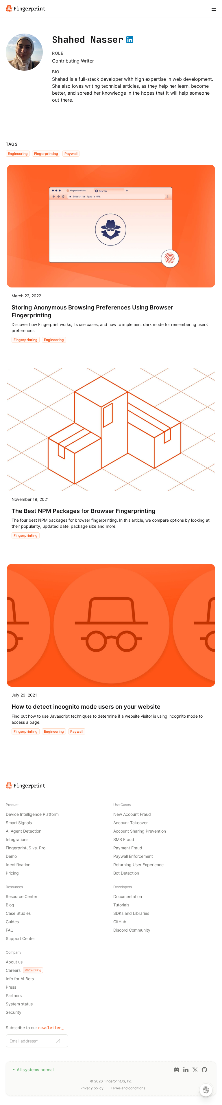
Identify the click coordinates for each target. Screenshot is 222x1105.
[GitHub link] (204, 1070)
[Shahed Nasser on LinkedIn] (129, 39)
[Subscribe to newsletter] (58, 1041)
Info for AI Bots (20, 978)
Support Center (20, 938)
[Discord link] (176, 1070)
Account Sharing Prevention (139, 831)
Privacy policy (91, 1088)
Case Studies (18, 913)
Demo (11, 856)
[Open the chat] (206, 1090)
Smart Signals (19, 822)
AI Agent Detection (23, 831)
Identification (18, 864)
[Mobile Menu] (214, 9)
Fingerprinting (26, 340)
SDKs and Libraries (131, 913)
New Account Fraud (132, 814)
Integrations (17, 839)
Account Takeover (130, 822)
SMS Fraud (123, 839)
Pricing (12, 873)
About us (14, 961)
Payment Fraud (127, 847)
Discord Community (131, 930)
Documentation (127, 896)
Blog (10, 904)
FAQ (10, 930)
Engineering (54, 340)
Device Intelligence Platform (32, 814)
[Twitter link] (195, 1070)
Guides (12, 921)
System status (19, 1003)
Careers (23, 970)
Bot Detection (126, 873)
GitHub (119, 921)
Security (13, 1012)
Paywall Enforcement (133, 856)
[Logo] (26, 8)
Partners (14, 995)
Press (11, 987)
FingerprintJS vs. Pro (25, 847)
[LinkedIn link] (185, 1070)
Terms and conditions (128, 1088)
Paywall (76, 731)
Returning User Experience (138, 864)
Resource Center (21, 896)
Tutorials (121, 904)
